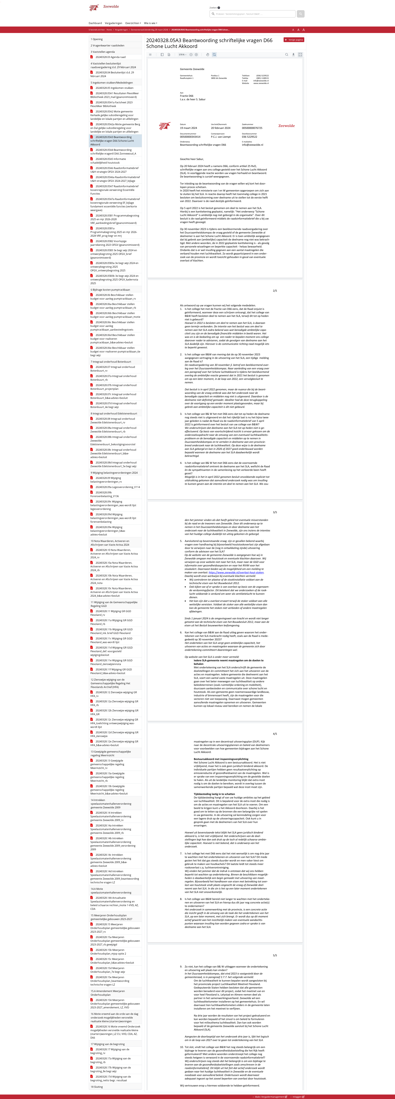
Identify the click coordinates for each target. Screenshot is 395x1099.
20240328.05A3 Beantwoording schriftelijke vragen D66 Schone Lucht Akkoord (112, 140)
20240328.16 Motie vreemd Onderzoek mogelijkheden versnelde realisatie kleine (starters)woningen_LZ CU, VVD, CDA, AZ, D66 (115, 1032)
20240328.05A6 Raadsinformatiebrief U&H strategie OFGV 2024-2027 (114, 169)
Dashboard (95, 23)
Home (109, 29)
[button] (301, 14)
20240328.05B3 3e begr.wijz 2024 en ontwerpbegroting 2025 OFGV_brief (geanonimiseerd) (113, 254)
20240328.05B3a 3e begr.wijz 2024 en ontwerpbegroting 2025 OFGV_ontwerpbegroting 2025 (114, 266)
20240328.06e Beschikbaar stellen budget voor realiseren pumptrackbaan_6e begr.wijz (115, 351)
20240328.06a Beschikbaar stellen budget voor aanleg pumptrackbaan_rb (113, 305)
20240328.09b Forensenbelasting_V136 (104, 494)
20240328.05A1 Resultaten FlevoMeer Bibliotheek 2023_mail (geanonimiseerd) (114, 95)
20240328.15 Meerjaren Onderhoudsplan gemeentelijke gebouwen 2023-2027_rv (115, 928)
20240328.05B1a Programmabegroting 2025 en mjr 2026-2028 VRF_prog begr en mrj (113, 232)
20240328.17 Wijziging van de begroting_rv (109, 1051)
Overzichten (132, 23)
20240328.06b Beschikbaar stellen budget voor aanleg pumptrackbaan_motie (115, 315)
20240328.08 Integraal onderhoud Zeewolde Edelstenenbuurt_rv (112, 420)
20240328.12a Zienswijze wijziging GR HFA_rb (114, 703)
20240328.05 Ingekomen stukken (114, 88)
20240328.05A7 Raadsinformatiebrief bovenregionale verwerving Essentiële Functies (114, 190)
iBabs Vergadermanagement (269, 1096)
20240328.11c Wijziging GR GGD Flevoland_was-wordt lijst (111, 640)
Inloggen (297, 1096)
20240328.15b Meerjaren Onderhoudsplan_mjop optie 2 (108, 951)
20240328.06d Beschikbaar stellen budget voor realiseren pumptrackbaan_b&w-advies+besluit (112, 338)
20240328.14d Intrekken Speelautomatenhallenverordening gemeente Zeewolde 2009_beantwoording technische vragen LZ (114, 877)
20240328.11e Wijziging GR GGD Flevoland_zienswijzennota (111, 662)
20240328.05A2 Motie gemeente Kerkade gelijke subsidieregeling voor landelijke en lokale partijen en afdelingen (114, 115)
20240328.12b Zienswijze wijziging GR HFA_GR (114, 712)
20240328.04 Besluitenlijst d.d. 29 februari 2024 (112, 74)
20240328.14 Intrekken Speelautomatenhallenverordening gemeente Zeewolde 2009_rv (110, 816)
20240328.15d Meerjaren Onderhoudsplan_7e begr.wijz (107, 969)
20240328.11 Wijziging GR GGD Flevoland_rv (110, 613)
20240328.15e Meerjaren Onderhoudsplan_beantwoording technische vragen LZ (109, 981)
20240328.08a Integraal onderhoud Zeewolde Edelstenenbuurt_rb (113, 429)
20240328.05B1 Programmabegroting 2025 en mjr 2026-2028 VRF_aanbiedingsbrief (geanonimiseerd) (114, 219)
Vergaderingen (113, 23)
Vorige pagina (295, 39)
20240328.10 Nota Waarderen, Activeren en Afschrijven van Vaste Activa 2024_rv (114, 553)
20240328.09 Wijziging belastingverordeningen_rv (106, 479)
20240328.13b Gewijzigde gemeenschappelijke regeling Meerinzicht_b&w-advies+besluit (109, 789)
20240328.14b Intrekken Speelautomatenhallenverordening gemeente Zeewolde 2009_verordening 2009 (112, 844)
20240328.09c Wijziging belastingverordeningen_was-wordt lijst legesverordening (113, 505)
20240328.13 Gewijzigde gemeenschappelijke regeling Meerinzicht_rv (107, 764)
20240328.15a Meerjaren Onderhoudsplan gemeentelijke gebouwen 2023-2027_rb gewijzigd (115, 940)
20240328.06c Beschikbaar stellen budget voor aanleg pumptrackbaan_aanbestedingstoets (112, 326)
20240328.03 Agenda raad (110, 57)
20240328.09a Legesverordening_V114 (117, 487)
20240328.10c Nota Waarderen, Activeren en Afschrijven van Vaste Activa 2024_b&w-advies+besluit (114, 592)
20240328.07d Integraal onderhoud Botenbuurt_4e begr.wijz (113, 405)
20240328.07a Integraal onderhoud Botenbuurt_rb (113, 377)
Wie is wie (149, 23)
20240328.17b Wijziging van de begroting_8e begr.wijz (110, 1069)
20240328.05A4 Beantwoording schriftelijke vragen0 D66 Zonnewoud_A (113, 151)
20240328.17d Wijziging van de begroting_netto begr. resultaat (110, 1078)
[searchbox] (253, 14)
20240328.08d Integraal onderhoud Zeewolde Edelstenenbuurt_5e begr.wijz (113, 464)
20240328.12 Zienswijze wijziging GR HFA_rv (113, 694)
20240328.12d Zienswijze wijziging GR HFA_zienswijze (114, 734)
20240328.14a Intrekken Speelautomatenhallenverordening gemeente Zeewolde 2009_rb (110, 829)
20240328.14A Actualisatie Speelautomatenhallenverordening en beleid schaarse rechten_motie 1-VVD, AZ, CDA (114, 903)
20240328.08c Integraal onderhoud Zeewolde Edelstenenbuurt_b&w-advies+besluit (113, 453)
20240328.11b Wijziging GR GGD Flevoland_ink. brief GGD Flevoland (111, 631)
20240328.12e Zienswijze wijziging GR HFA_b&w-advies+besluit (114, 743)
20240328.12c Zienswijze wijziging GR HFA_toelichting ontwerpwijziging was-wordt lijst (114, 723)
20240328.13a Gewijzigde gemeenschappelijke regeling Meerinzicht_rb (107, 777)
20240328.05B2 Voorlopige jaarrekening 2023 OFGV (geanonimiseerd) (114, 243)
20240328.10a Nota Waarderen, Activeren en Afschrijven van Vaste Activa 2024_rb (114, 566)
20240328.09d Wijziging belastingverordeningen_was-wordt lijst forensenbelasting (113, 518)
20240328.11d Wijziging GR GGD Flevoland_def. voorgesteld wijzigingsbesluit (111, 651)
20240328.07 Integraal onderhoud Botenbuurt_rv (112, 368)
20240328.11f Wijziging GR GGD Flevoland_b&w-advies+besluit (111, 671)
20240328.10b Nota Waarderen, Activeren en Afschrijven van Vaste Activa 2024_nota (114, 579)
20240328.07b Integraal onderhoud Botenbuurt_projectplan (113, 387)
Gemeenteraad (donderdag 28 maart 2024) (149, 29)
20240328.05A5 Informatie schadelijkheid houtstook (108, 160)
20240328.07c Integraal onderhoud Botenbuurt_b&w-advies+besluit (113, 396)
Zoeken (213, 7)
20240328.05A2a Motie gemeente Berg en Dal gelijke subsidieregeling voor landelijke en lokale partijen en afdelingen (115, 128)
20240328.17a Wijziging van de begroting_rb (110, 1060)
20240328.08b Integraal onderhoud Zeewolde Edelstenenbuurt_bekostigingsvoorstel (113, 440)
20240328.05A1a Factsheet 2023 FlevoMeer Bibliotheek (111, 104)
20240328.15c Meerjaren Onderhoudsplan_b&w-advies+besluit (112, 960)
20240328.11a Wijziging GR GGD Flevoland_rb (111, 622)
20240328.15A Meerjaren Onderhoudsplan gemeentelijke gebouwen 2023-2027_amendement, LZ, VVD (115, 1003)
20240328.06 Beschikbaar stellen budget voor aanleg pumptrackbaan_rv (113, 296)
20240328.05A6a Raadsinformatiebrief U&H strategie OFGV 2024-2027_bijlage (115, 179)
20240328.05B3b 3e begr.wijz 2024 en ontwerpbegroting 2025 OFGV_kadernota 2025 (114, 279)
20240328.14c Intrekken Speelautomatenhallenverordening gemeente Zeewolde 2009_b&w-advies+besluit (110, 860)
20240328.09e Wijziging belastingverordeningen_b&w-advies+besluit (107, 530)
